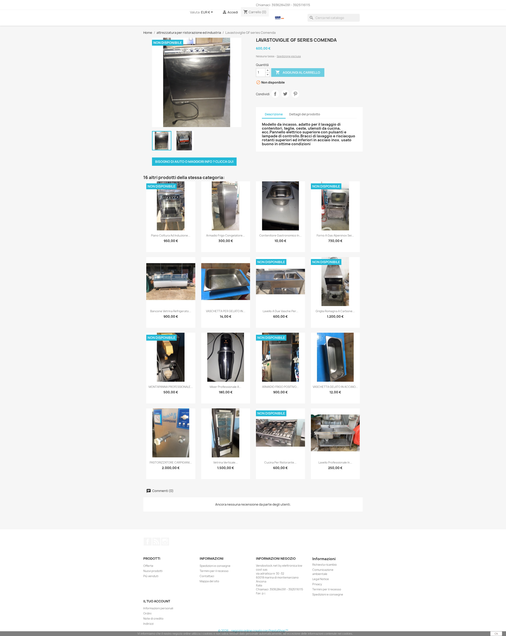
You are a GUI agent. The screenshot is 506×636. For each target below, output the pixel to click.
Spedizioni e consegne (215, 566)
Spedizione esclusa (289, 56)
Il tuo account (156, 601)
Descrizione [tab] (274, 114)
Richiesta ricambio (324, 564)
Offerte (148, 566)
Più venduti (150, 576)
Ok (496, 633)
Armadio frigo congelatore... (225, 235)
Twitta (285, 94)
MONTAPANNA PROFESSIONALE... (171, 387)
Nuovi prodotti (152, 571)
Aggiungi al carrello (297, 72)
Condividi (275, 94)
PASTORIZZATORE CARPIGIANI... (171, 462)
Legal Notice (320, 579)
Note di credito (153, 618)
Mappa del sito (209, 581)
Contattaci (207, 576)
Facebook (148, 542)
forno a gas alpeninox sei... (335, 235)
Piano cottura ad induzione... (170, 235)
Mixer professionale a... (225, 387)
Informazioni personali (158, 608)
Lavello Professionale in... (335, 462)
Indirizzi (148, 624)
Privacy (317, 584)
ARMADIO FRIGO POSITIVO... (280, 387)
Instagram (165, 542)
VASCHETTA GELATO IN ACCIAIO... (335, 387)
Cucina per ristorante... (280, 462)
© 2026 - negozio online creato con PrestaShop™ (253, 631)
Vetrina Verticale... (225, 462)
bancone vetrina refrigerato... (170, 311)
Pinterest (295, 94)
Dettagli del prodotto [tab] (304, 114)
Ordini (147, 613)
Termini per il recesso (214, 571)
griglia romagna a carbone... (335, 311)
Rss (156, 542)
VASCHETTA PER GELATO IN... (225, 311)
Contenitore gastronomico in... (280, 235)
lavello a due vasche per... (280, 311)
